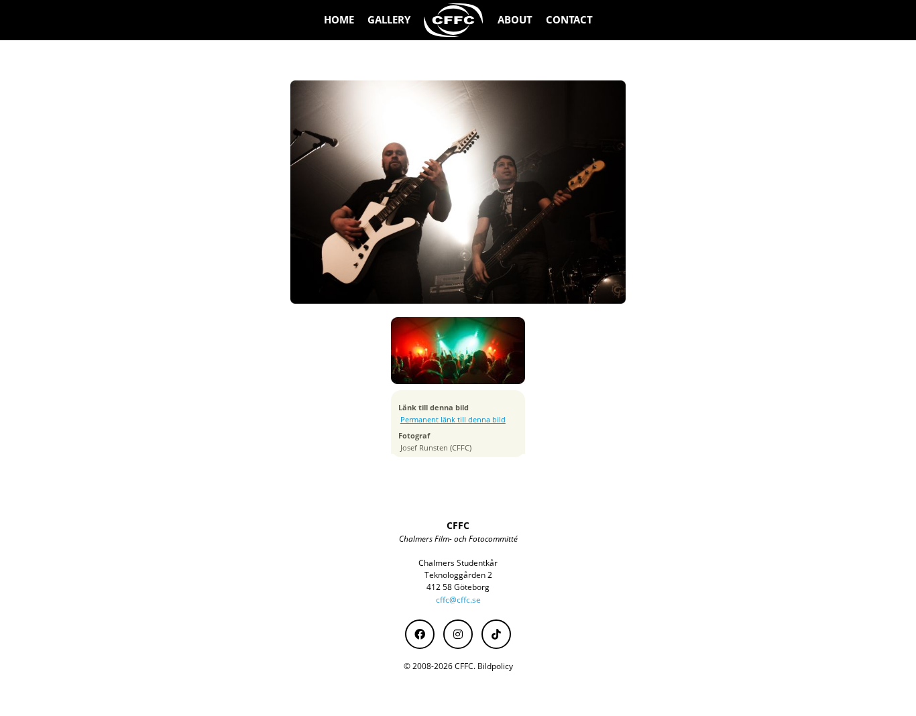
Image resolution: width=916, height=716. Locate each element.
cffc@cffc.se (458, 599)
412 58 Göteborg (458, 587)
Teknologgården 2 (458, 575)
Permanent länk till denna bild (453, 419)
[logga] (454, 20)
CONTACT (569, 19)
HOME (339, 19)
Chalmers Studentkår (458, 563)
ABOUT (515, 19)
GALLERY (388, 19)
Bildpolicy (495, 666)
